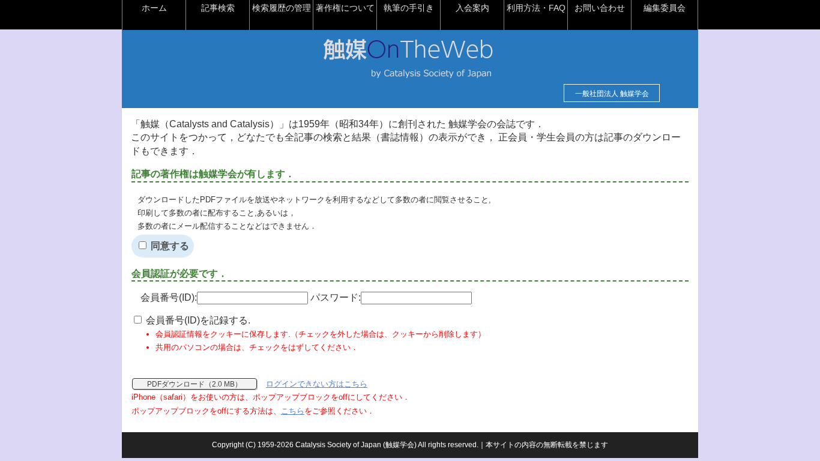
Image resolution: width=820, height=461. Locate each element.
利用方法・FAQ (536, 8)
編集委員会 (665, 8)
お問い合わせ (599, 8)
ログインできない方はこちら (316, 383)
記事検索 (218, 8)
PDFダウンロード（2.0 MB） (194, 384)
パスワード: (335, 297)
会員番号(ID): (168, 297)
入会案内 (472, 8)
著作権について (345, 8)
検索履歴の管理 (281, 8)
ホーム (154, 8)
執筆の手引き (409, 8)
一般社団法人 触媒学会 (612, 93)
